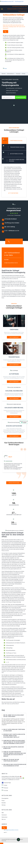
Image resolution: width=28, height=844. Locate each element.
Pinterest (6, 787)
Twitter (5, 785)
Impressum (4, 814)
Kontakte (4, 802)
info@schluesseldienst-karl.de (11, 262)
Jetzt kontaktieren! (14, 337)
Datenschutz (4, 817)
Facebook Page (7, 782)
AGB (3, 812)
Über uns (4, 819)
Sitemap (3, 805)
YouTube (6, 790)
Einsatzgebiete (5, 798)
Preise (3, 800)
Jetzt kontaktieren (13, 193)
